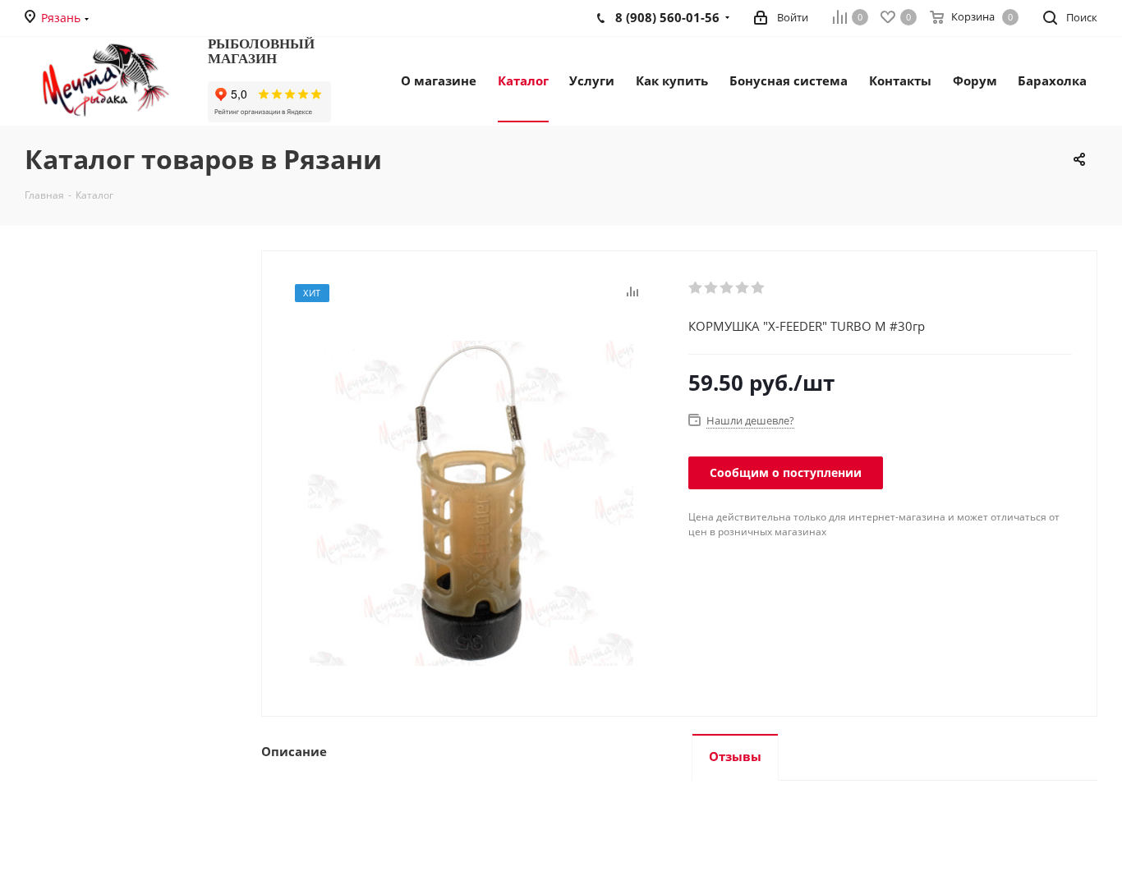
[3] (727, 288)
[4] (743, 288)
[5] (758, 288)
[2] (712, 288)
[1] (696, 288)
